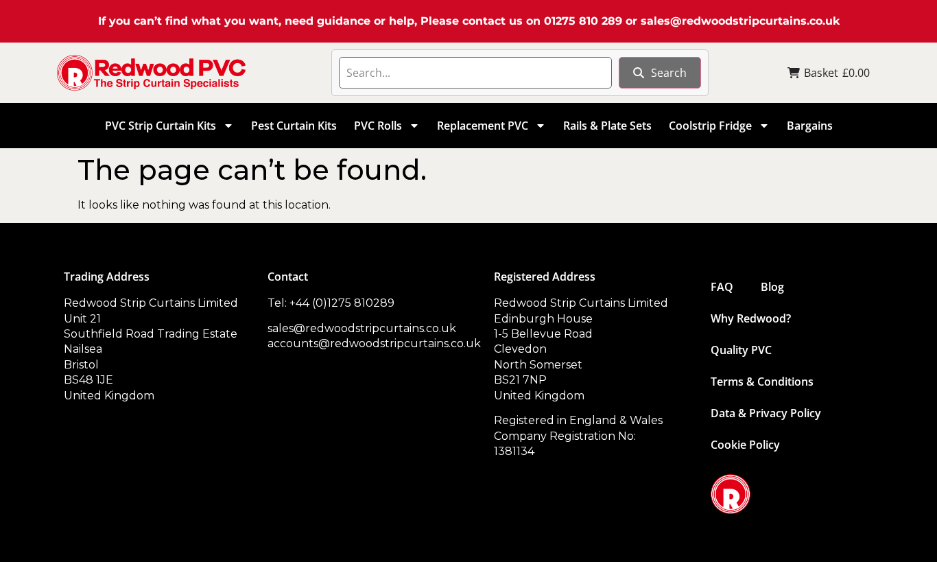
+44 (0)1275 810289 (341, 302)
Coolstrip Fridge (710, 125)
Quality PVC (741, 350)
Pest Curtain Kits (294, 125)
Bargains (810, 125)
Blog (772, 286)
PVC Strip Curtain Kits (160, 125)
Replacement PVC (482, 125)
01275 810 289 (583, 20)
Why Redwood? (751, 318)
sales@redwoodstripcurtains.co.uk (740, 20)
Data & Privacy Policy (766, 413)
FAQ (722, 286)
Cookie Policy (745, 444)
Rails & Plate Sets (607, 125)
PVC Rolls (378, 125)
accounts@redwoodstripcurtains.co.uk (374, 343)
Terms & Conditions (762, 381)
